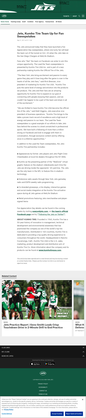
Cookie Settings (7, 413)
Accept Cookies (57, 414)
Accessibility (43, 387)
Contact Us (43, 390)
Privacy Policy (43, 383)
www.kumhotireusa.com (50, 250)
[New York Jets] (43, 373)
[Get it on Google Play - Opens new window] (49, 364)
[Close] (82, 399)
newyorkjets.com (40, 211)
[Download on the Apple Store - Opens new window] (35, 364)
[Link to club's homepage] (4, 15)
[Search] (79, 16)
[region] (43, 407)
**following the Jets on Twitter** (51, 214)
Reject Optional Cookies (74, 414)
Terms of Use (43, 394)
